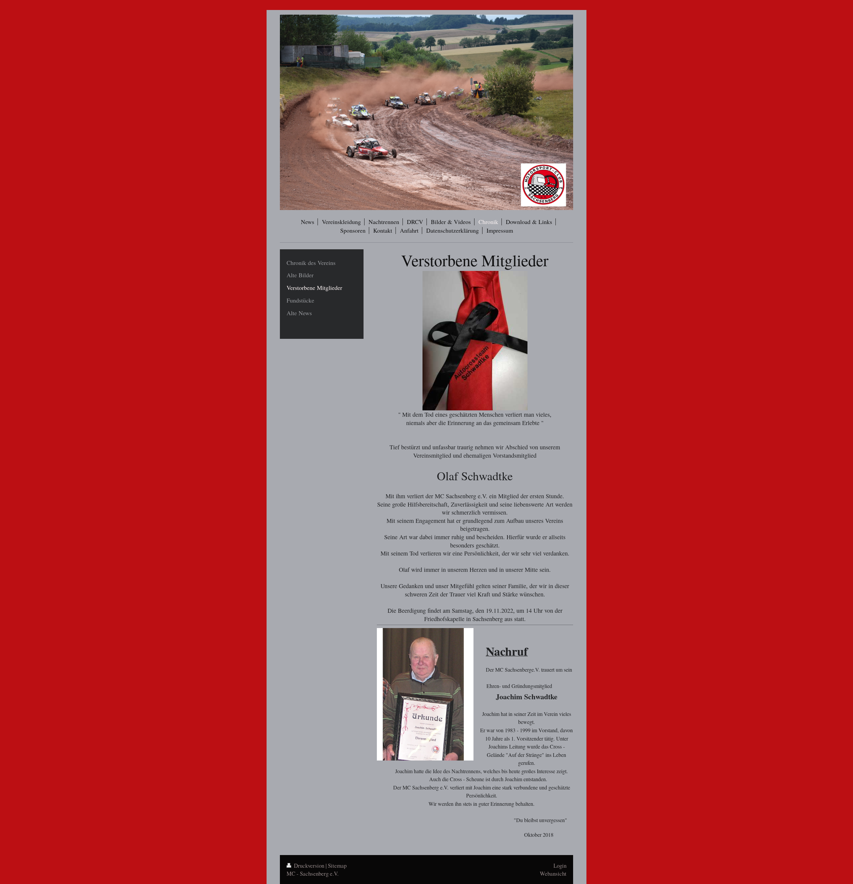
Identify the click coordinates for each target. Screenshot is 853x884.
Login (559, 865)
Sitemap (337, 865)
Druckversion (309, 865)
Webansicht (553, 873)
